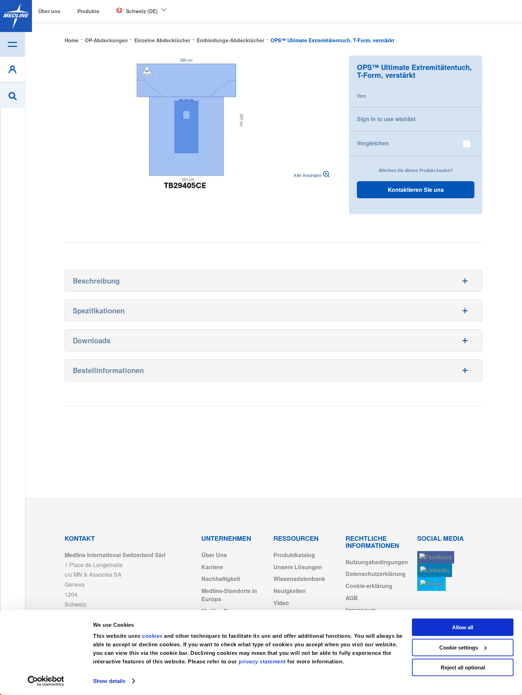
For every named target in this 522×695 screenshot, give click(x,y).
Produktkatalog (294, 555)
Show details (109, 681)
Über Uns (214, 555)
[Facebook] (435, 557)
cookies (153, 636)
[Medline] (16, 16)
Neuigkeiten (289, 591)
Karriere (212, 567)
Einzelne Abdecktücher (162, 40)
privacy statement (262, 661)
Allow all (462, 627)
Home (71, 40)
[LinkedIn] (434, 570)
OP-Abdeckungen (106, 40)
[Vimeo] (431, 584)
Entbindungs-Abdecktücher (230, 40)
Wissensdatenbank (299, 579)
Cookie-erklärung (369, 586)
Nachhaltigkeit (220, 579)
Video (281, 603)
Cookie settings (458, 647)
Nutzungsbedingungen (377, 562)
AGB (352, 598)
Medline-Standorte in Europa (229, 595)
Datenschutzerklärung (376, 574)
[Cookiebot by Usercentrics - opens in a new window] (46, 681)
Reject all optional (463, 667)
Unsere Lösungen (297, 567)
